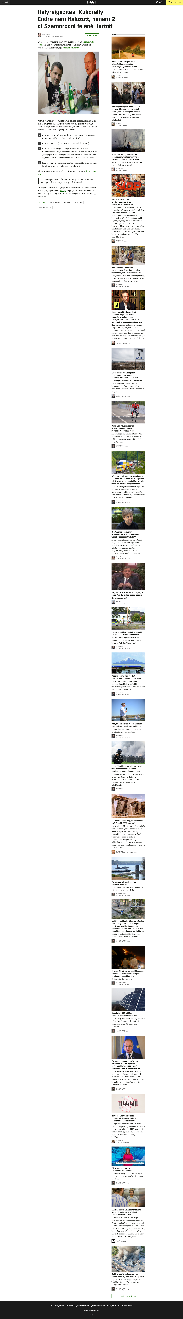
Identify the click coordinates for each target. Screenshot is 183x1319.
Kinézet (161, 2)
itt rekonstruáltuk (71, 47)
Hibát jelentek (59, 1306)
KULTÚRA (44, 36)
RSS (119, 1306)
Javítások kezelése (83, 1306)
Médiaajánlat (111, 1306)
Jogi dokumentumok (98, 1306)
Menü (6, 2)
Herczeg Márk (46, 34)
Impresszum (70, 1306)
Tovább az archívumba (128, 1296)
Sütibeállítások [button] (127, 1306)
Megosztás (93, 35)
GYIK (51, 1306)
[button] (42, 202)
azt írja (63, 190)
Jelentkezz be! (176, 2)
